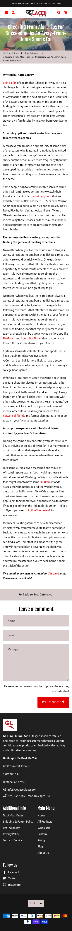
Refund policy (11, 827)
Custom (42, 834)
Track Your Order (13, 815)
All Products (44, 821)
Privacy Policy (11, 834)
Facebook (14, 872)
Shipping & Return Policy (18, 821)
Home (41, 815)
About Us (43, 852)
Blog (40, 846)
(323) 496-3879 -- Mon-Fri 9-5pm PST (28, 795)
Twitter (12, 878)
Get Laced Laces (11, 53)
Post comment (52, 702)
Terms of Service (13, 840)
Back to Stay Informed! (37, 595)
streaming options (41, 196)
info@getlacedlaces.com (22, 789)
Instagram (14, 884)
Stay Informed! (32, 53)
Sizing (41, 840)
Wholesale (43, 827)
